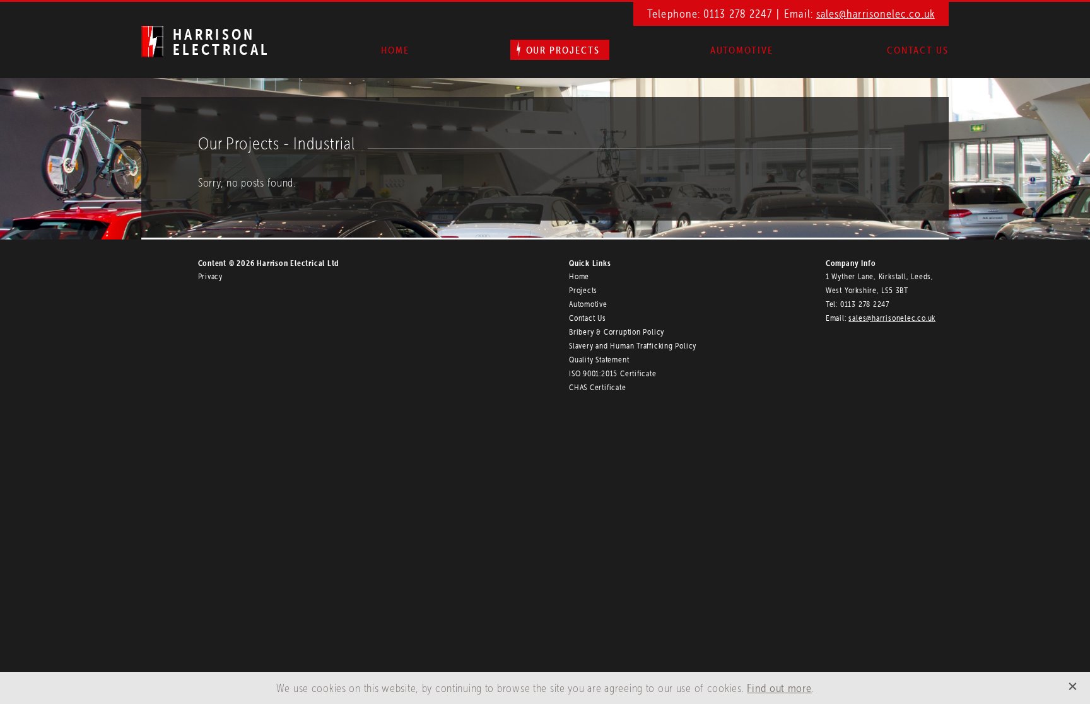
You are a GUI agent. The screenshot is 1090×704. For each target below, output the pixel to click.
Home (395, 49)
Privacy (210, 276)
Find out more (779, 688)
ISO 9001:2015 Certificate (613, 373)
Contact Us (918, 49)
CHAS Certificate (597, 387)
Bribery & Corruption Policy (616, 331)
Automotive (741, 49)
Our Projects (563, 49)
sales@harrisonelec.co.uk (875, 13)
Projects (583, 290)
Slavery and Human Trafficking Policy (632, 345)
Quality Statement (599, 359)
